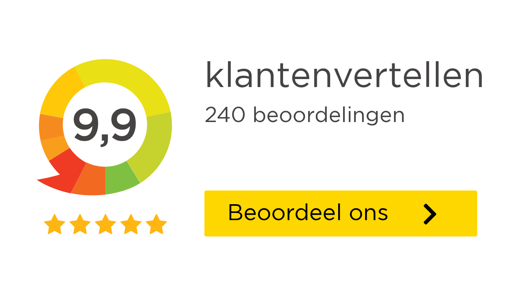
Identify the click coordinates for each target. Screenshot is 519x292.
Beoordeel (352, 213)
